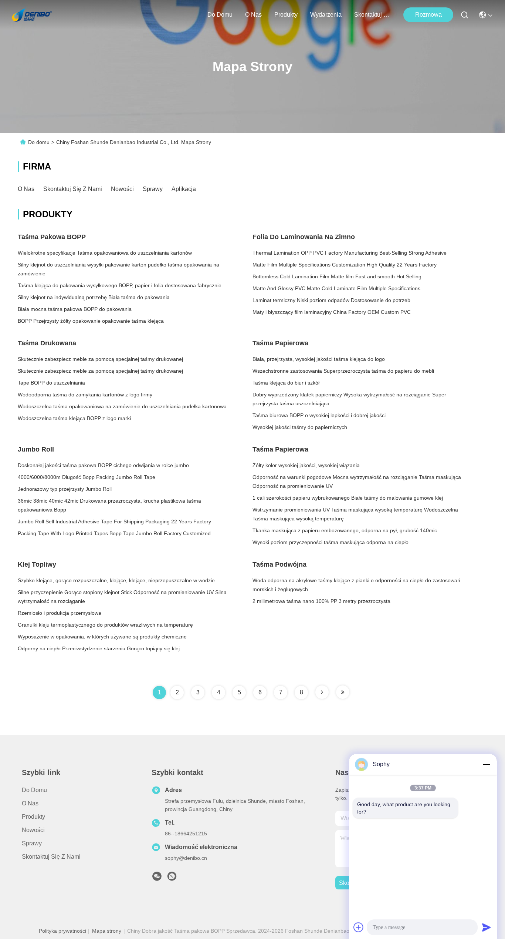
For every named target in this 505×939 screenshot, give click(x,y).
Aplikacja (184, 189)
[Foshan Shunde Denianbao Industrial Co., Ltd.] (32, 15)
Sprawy (153, 189)
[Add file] (358, 927)
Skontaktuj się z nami (372, 14)
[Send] (486, 927)
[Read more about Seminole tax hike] (322, 692)
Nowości (122, 189)
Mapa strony (106, 931)
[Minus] (486, 764)
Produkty (286, 14)
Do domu (220, 14)
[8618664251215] (172, 878)
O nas (253, 14)
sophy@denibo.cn (186, 858)
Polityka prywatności (62, 931)
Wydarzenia (326, 14)
